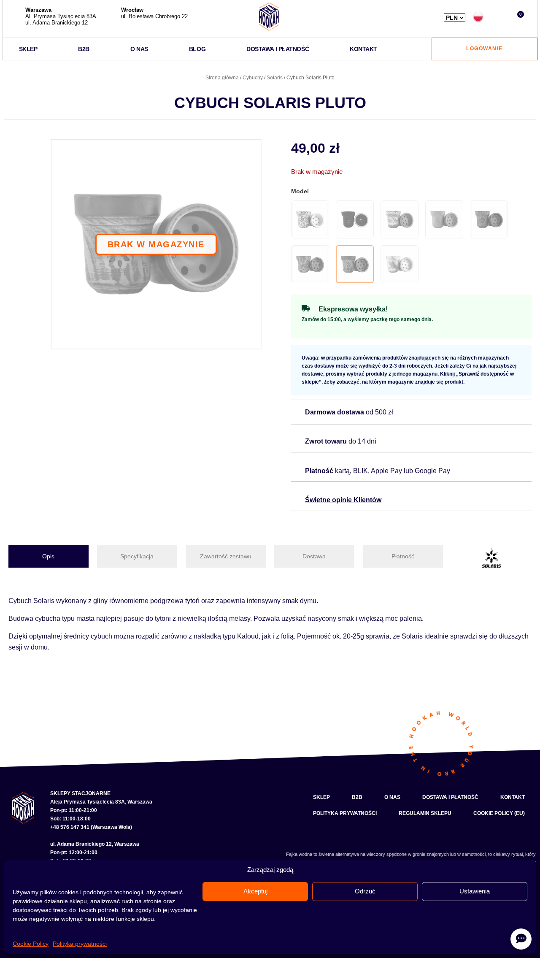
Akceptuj (255, 891)
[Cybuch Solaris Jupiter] (399, 219)
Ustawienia (474, 891)
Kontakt (363, 49)
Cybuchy (253, 78)
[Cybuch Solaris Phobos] (310, 264)
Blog (197, 49)
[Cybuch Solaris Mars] (444, 219)
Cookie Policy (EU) (499, 813)
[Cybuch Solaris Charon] (310, 219)
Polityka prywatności (80, 943)
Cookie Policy (31, 943)
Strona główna (222, 78)
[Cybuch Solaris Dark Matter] (355, 219)
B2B (83, 49)
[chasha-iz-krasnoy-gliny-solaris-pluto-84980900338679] (156, 244)
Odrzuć (365, 891)
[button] (498, 17)
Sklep (28, 49)
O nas (139, 49)
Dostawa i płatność (277, 49)
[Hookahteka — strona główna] (269, 16)
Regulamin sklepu (425, 813)
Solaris (275, 78)
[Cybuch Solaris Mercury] (489, 219)
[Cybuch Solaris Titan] (399, 264)
